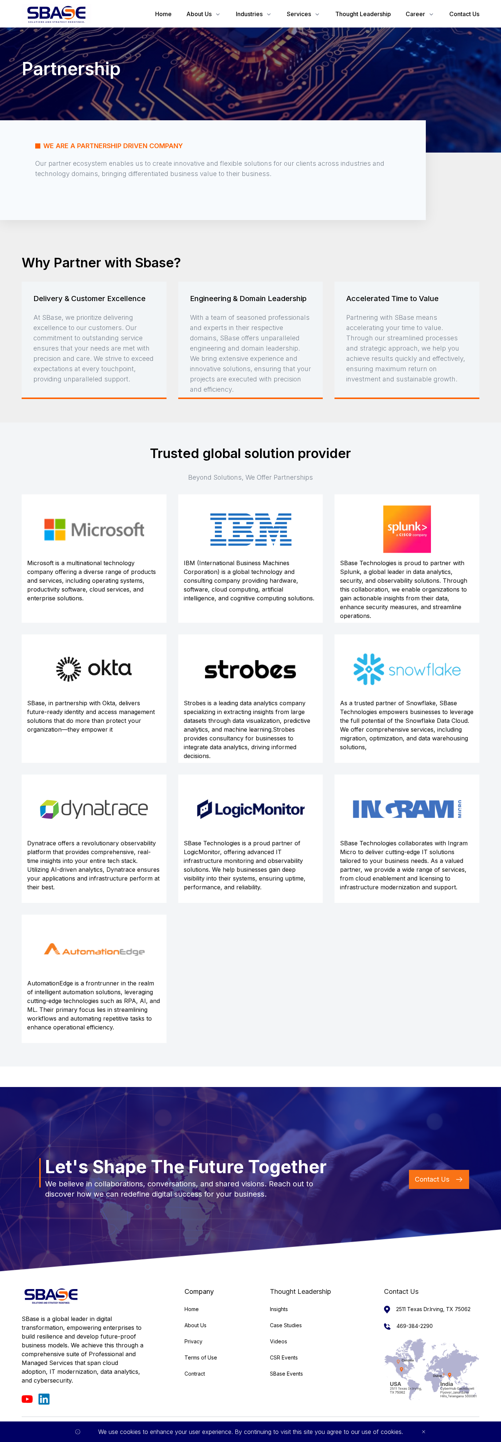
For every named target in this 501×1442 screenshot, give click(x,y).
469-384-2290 (414, 1326)
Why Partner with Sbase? (101, 262)
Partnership (71, 69)
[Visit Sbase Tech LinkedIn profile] (44, 1399)
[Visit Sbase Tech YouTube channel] (27, 1399)
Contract (194, 1373)
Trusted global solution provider (250, 453)
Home (163, 14)
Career (415, 14)
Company (199, 1291)
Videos (278, 1341)
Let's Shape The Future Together (185, 1167)
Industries (249, 14)
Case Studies (286, 1325)
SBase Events (286, 1373)
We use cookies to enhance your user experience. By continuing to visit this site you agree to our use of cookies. (250, 1431)
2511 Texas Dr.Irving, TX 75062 (433, 1309)
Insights (279, 1309)
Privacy (193, 1341)
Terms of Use (200, 1357)
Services (299, 14)
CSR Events (284, 1357)
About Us (199, 14)
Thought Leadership (363, 14)
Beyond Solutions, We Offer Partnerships (250, 477)
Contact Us (464, 14)
